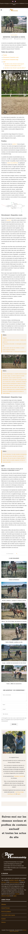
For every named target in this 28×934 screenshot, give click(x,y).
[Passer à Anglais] (12, 1)
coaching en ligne (19, 792)
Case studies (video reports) (8, 915)
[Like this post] (17, 553)
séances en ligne (5, 895)
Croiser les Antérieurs (14, 579)
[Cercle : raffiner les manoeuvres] (14, 673)
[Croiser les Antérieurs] (14, 569)
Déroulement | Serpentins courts (11, 57)
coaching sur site (11, 794)
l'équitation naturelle (19, 776)
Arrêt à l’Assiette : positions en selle (14, 642)
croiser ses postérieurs (12, 162)
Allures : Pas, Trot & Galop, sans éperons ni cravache (14, 621)
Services (3, 922)
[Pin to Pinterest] (20, 553)
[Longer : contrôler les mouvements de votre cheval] (14, 652)
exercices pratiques (14, 882)
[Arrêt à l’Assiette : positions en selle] (14, 632)
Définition (3, 904)
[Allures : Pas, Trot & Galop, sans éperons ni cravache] (14, 611)
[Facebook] (11, 6)
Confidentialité (15, 931)
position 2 (14, 144)
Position (5, 55)
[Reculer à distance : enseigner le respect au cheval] (14, 590)
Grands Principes (5, 908)
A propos (3, 918)
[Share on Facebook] (18, 553)
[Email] (16, 6)
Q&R (4, 61)
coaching (17, 893)
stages (18, 794)
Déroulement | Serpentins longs (10, 59)
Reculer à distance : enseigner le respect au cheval (14, 600)
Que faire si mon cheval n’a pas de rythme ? (15, 67)
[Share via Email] (21, 553)
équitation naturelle (13, 880)
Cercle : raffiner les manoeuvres (14, 683)
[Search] (26, 10)
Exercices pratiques (6, 911)
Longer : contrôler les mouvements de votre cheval (14, 663)
